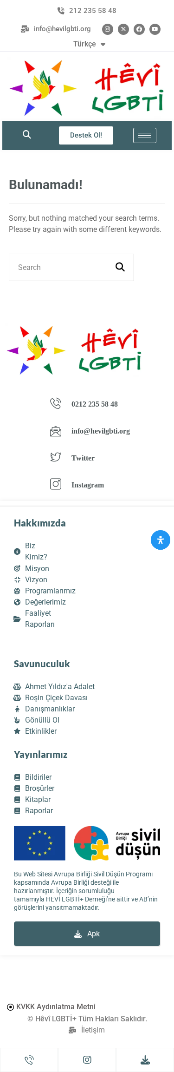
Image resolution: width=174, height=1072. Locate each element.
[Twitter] (123, 29)
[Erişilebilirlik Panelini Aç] (160, 540)
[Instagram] (107, 29)
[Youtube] (155, 29)
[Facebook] (139, 29)
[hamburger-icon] (144, 135)
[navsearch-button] (27, 135)
